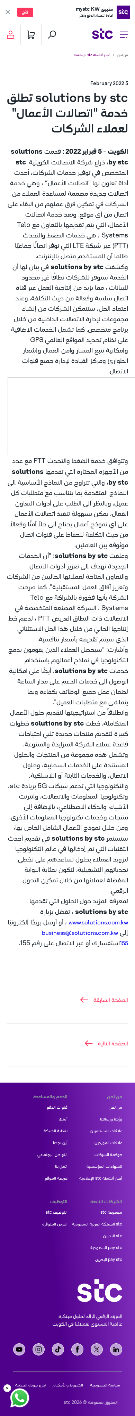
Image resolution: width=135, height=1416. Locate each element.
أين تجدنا (60, 1142)
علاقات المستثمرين (106, 1130)
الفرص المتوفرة (55, 1224)
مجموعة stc (111, 1212)
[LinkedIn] (116, 1349)
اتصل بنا (61, 1166)
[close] (7, 1388)
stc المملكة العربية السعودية (97, 1224)
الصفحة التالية (113, 1043)
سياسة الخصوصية (105, 1385)
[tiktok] (58, 1349)
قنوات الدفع (57, 1107)
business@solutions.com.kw (80, 933)
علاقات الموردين (108, 1142)
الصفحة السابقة (110, 1000)
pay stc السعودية (106, 1247)
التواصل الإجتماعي (52, 1154)
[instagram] (39, 1349)
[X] (97, 1349)
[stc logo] (102, 34)
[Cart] (31, 34)
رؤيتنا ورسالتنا (111, 1119)
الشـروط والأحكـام (68, 1385)
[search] (52, 34)
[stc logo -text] (99, 1290)
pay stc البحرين (108, 1259)
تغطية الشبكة (56, 1130)
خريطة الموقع (56, 1178)
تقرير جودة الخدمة (30, 1385)
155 (124, 943)
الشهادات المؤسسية (104, 1166)
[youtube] (19, 1349)
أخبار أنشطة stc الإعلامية (92, 55)
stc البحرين (112, 1235)
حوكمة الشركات (108, 1154)
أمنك (63, 1119)
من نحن (122, 55)
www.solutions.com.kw (98, 922)
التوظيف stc (57, 1212)
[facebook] (77, 1349)
